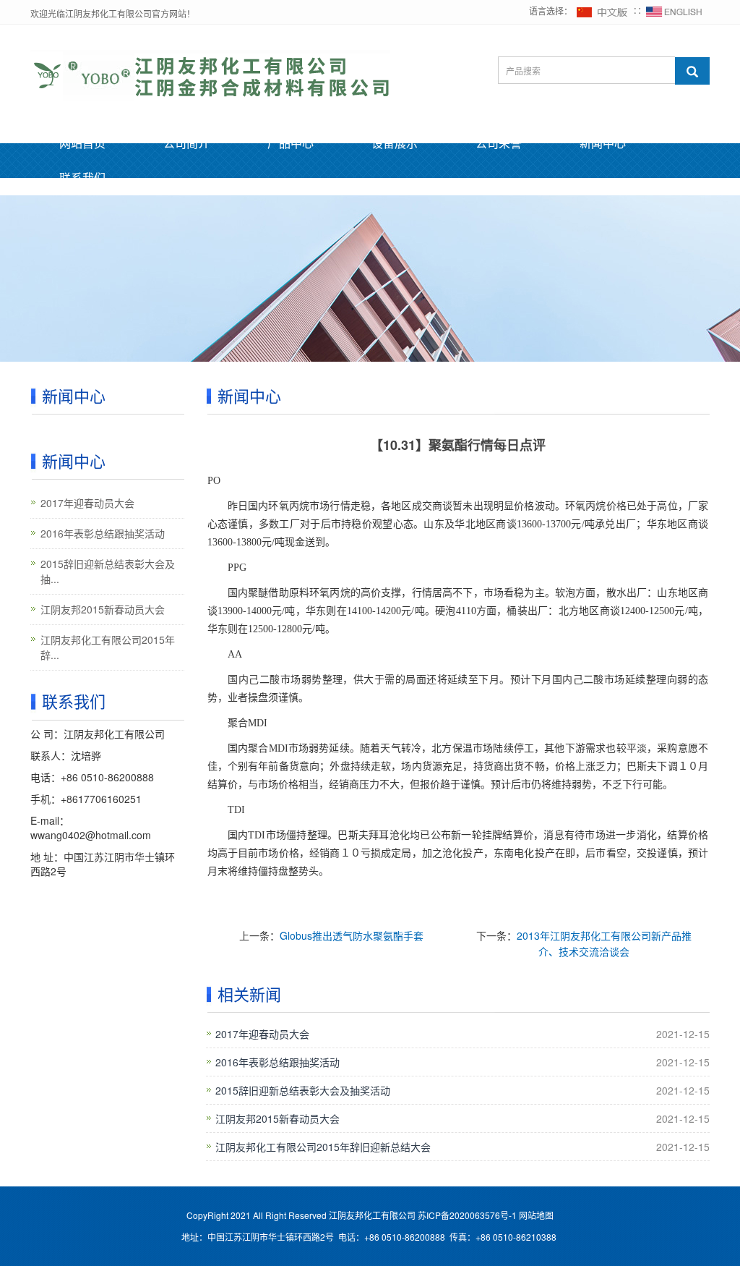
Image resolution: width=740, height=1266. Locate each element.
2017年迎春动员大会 (262, 1034)
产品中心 (290, 143)
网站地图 (536, 1215)
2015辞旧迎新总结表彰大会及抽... (107, 571)
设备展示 (394, 143)
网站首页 (82, 143)
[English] (674, 10)
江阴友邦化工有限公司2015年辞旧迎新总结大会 (323, 1146)
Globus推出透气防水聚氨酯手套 (351, 935)
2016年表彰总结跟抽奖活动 (277, 1062)
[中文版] (603, 10)
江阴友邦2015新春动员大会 (277, 1118)
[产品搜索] (692, 71)
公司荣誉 (499, 143)
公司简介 (186, 143)
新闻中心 (603, 143)
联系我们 (82, 177)
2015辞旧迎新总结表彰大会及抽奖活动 (302, 1090)
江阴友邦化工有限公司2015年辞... (107, 647)
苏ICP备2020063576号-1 (466, 1215)
